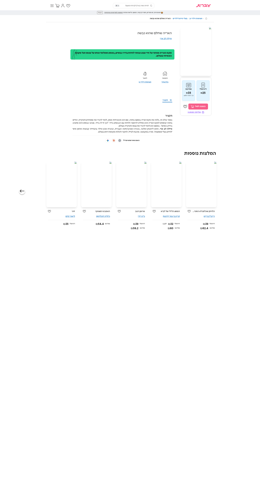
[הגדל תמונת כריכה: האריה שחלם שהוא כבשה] (195, 51)
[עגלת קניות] (57, 6)
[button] (52, 6)
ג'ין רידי (141, 216)
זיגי (73, 211)
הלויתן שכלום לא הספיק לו (204, 211)
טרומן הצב (140, 211)
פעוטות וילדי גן (195, 18)
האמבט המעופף (102, 211)
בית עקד (165, 82)
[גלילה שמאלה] (22, 191)
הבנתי (100, 13)
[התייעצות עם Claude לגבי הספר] (113, 140)
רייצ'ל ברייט (209, 216)
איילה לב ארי (166, 38)
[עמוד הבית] (206, 18)
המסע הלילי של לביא (170, 211)
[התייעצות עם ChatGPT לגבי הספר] (119, 140)
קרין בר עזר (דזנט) (171, 216)
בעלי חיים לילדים (180, 18)
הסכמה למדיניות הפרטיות (113, 13)
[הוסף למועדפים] (185, 106)
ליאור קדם (70, 216)
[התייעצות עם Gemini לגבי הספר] (107, 140)
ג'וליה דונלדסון (103, 216)
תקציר (165, 100)
